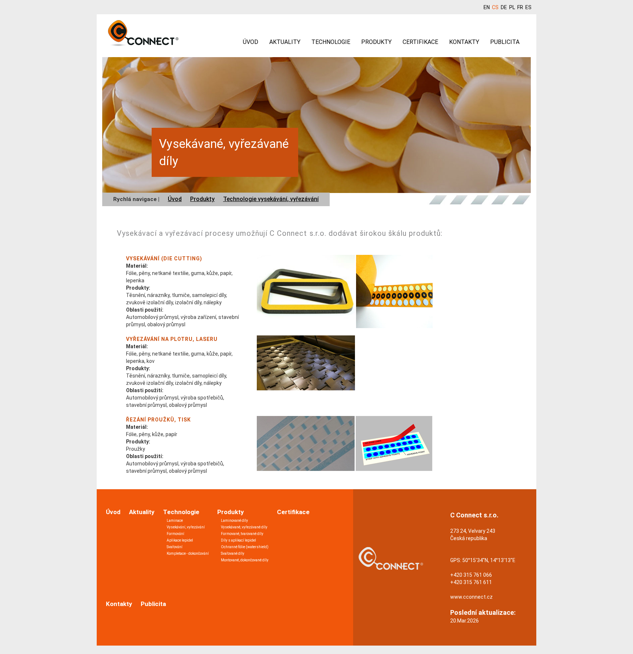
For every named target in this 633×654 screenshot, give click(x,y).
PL (512, 7)
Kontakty (464, 41)
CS (495, 7)
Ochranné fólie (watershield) (245, 547)
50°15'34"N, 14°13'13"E (488, 560)
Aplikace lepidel (180, 540)
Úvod (250, 41)
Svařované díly (232, 553)
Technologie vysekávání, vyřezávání (271, 199)
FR (520, 7)
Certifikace (420, 41)
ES (528, 7)
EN (487, 7)
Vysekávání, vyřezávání (186, 527)
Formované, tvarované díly (242, 534)
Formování (175, 534)
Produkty (376, 41)
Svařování (174, 547)
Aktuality (284, 41)
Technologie (330, 41)
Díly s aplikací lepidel (238, 540)
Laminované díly (234, 521)
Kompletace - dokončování (188, 553)
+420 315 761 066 (471, 575)
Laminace (175, 521)
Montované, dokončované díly (245, 560)
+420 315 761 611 (471, 582)
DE (504, 7)
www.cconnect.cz (471, 597)
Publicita (504, 41)
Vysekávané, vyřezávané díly (244, 527)
